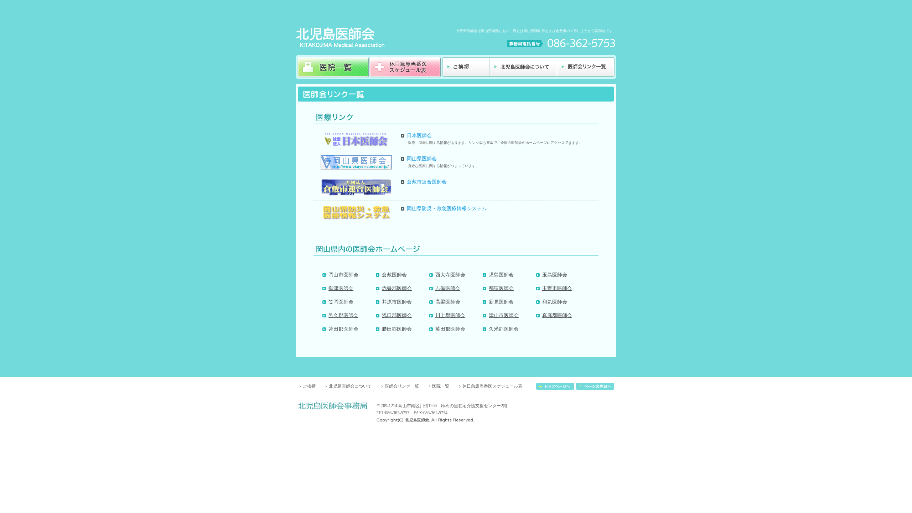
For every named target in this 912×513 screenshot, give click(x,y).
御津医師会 (340, 288)
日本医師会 (419, 135)
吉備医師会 (447, 288)
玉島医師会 (554, 275)
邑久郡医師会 (343, 315)
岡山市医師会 (343, 275)
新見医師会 (501, 302)
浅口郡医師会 (397, 315)
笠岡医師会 (340, 302)
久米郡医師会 (504, 329)
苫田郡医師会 (343, 329)
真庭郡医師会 (557, 315)
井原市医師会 (397, 302)
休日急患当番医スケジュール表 (492, 386)
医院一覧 (440, 386)
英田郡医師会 (450, 329)
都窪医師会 (501, 288)
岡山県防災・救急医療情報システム (447, 208)
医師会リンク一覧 (402, 386)
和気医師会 (554, 302)
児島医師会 (501, 275)
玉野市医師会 (557, 288)
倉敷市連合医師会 (427, 182)
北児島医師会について (350, 386)
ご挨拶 (309, 386)
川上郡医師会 (450, 315)
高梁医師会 (447, 302)
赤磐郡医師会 (397, 288)
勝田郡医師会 (397, 329)
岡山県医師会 (422, 158)
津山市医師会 (504, 315)
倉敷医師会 (394, 275)
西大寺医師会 (450, 275)
